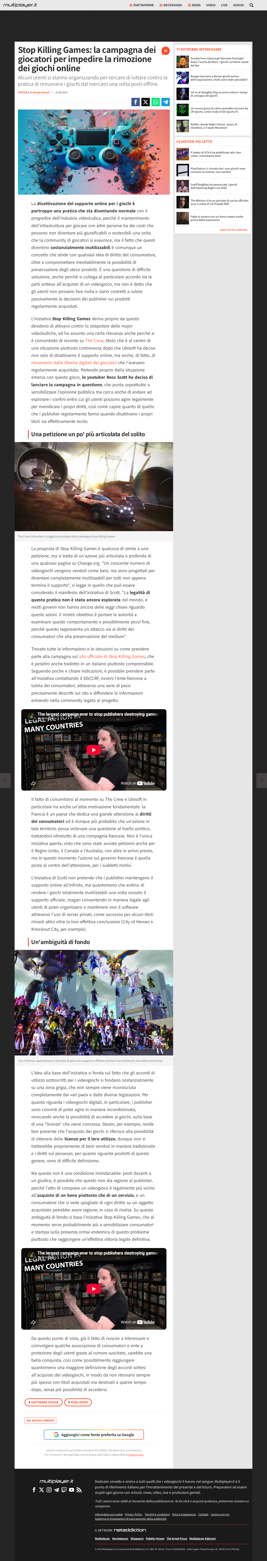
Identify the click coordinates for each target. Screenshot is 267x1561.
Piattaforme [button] (144, 5)
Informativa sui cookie (109, 1514)
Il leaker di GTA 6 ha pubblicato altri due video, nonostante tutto (216, 154)
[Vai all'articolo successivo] (5, 780)
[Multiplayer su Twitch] (64, 1489)
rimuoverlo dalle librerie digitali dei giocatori (74, 362)
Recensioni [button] (173, 5)
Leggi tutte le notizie (233, 230)
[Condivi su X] (145, 102)
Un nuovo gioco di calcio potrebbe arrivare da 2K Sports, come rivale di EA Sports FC (219, 110)
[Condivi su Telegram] (165, 102)
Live (224, 5)
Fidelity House (155, 1538)
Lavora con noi (220, 1514)
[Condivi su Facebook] (135, 102)
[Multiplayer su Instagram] (49, 1489)
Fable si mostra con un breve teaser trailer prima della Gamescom (217, 218)
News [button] (196, 5)
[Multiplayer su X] (41, 1489)
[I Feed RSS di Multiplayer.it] (79, 1489)
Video (210, 5)
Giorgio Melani (41, 92)
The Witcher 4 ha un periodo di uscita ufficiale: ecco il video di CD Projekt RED (220, 202)
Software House (44, 1402)
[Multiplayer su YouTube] (71, 1489)
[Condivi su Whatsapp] (155, 102)
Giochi (238, 5)
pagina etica (135, 1454)
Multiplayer (102, 1538)
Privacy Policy (133, 1514)
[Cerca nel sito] (252, 5)
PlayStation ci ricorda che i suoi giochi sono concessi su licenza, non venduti (218, 170)
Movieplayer (120, 1538)
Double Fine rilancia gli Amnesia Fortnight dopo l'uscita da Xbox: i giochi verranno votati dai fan (220, 61)
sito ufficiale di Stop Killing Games (112, 656)
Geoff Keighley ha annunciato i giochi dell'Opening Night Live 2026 (214, 186)
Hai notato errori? (40, 1420)
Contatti (203, 1514)
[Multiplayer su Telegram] (56, 1489)
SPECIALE (23, 92)
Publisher (78, 1402)
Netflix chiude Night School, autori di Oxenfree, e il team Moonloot (214, 126)
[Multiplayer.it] (20, 5)
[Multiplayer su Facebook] (34, 1489)
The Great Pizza (176, 1538)
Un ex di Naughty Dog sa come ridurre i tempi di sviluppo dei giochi (219, 94)
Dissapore (137, 1538)
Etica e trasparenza (184, 1514)
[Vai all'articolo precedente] (262, 780)
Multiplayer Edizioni (202, 1538)
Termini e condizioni (157, 1514)
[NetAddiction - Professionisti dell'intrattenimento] (130, 1530)
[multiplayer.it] (56, 1481)
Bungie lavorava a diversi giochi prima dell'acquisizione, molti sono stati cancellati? (219, 78)
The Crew (94, 340)
